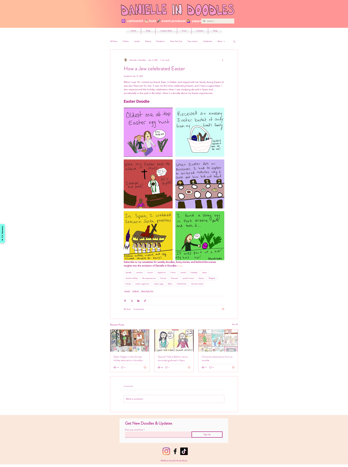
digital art (162, 272)
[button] (234, 41)
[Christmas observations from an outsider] (218, 340)
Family (128, 284)
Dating (148, 41)
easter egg (158, 284)
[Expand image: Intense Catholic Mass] (148, 183)
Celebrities (207, 41)
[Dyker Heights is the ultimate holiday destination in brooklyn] (130, 340)
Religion (212, 278)
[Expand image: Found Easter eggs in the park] (199, 235)
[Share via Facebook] (125, 300)
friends (163, 278)
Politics (126, 41)
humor (150, 272)
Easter (201, 278)
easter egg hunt (142, 284)
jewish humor (188, 278)
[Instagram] (166, 451)
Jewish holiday (131, 278)
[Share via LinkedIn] (138, 300)
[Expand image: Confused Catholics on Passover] (199, 183)
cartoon (139, 272)
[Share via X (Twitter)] (131, 300)
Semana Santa (197, 284)
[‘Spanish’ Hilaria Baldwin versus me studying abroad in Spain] (174, 340)
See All (235, 324)
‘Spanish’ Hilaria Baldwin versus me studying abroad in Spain (173, 358)
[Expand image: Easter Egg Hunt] (148, 132)
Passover (174, 278)
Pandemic (160, 41)
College (135, 291)
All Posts (113, 41)
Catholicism (182, 284)
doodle (128, 272)
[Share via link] (145, 300)
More (220, 41)
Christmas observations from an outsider (217, 358)
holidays (194, 272)
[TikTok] (184, 451)
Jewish (137, 41)
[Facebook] (175, 451)
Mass (170, 284)
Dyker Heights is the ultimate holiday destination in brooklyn (128, 358)
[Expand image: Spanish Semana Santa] (148, 235)
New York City (176, 41)
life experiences (149, 278)
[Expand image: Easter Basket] (199, 132)
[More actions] (222, 60)
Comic (173, 272)
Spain (204, 272)
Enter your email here (134, 430)
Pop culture (193, 41)
